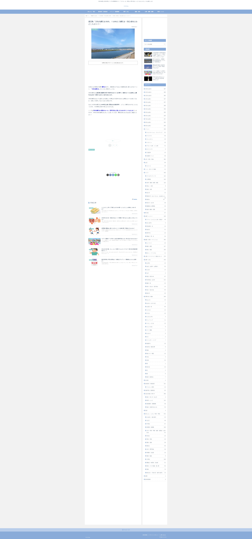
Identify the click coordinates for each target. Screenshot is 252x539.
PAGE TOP (126, 530)
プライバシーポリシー (153, 534)
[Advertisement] (113, 75)
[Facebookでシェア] (110, 175)
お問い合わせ (163, 534)
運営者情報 (145, 534)
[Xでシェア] (108, 175)
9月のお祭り (92, 149)
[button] (118, 175)
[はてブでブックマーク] (113, 175)
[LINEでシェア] (116, 175)
